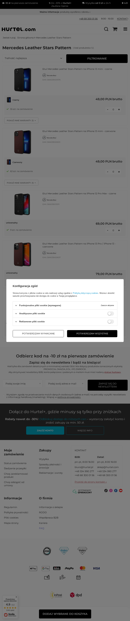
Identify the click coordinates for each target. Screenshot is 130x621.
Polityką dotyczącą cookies (85, 293)
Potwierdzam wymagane (38, 333)
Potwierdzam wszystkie (92, 333)
